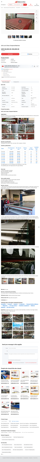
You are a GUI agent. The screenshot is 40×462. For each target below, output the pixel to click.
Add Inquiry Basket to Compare (20, 40)
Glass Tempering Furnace (24, 7)
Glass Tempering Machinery (6, 449)
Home (2, 7)
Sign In (3, 77)
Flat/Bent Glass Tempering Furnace (15, 423)
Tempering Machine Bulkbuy (6, 452)
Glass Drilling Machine (14, 427)
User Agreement (26, 457)
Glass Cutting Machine (33, 425)
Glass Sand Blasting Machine (34, 427)
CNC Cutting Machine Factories (7, 444)
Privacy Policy (35, 457)
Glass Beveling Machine (14, 425)
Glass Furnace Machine (18, 447)
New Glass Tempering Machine (18, 449)
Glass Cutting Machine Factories (7, 447)
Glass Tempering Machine (28, 447)
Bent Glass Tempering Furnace (18, 437)
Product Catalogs (16, 421)
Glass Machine (18, 7)
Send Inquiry (10, 54)
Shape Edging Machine (4, 427)
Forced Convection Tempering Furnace (8, 439)
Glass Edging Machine (4, 425)
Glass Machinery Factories (28, 444)
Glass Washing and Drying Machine (24, 427)
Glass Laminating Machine (24, 425)
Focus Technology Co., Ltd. (13, 457)
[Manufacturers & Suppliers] (20, 2)
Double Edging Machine (33, 423)
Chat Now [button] (30, 54)
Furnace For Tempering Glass (29, 449)
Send (10, 362)
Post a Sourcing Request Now (31, 362)
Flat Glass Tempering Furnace (6, 437)
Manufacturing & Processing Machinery (9, 7)
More (2, 454)
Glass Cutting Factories (18, 444)
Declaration (30, 457)
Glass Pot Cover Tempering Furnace (24, 423)
